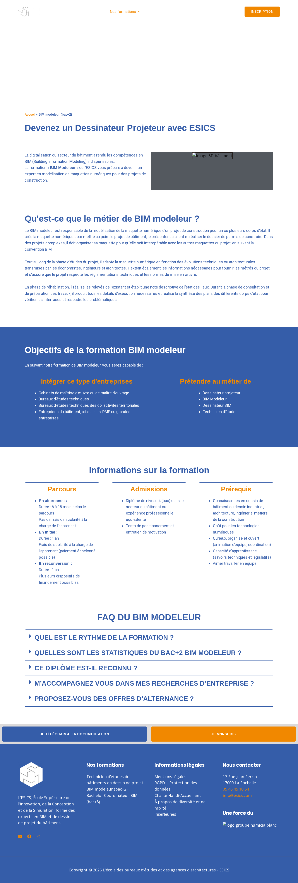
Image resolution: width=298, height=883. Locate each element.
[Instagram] (38, 836)
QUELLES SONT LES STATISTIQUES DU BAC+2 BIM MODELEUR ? (137, 652)
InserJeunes (165, 814)
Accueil (30, 114)
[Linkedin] (20, 836)
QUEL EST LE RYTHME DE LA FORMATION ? (104, 637)
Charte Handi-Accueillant (177, 795)
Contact (229, 11)
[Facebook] (29, 836)
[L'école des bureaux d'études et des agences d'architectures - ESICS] (38, 11)
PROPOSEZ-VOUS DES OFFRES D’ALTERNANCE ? (114, 698)
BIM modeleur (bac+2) (106, 789)
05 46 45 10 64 (236, 789)
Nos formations (123, 11)
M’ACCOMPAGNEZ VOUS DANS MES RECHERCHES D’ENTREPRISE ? (144, 683)
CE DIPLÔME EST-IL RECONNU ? (85, 668)
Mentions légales (170, 776)
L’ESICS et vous (160, 11)
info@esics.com (237, 795)
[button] (138, 11)
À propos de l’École (200, 11)
